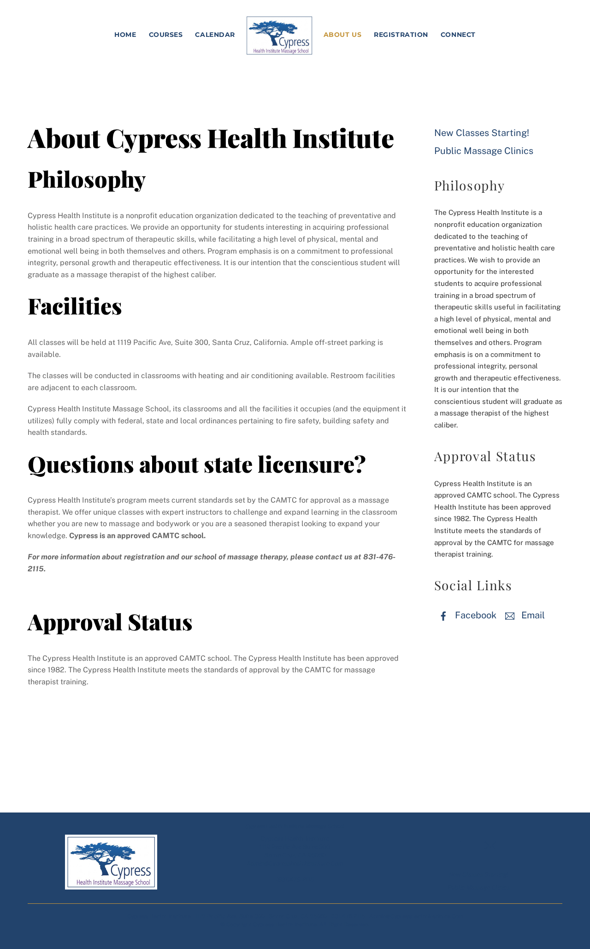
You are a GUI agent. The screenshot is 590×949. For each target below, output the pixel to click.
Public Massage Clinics (483, 150)
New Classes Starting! (481, 132)
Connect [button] (458, 34)
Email (532, 615)
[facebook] (463, 845)
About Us (342, 34)
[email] (492, 845)
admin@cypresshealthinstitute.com (295, 863)
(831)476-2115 (295, 879)
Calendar (215, 34)
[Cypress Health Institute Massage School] (279, 35)
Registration (401, 34)
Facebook (474, 615)
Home (125, 34)
